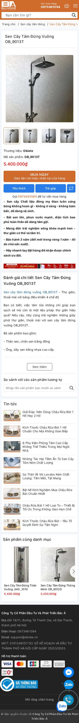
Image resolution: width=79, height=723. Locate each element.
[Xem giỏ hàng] (66, 5)
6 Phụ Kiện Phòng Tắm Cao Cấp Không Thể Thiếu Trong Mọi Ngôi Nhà (46, 446)
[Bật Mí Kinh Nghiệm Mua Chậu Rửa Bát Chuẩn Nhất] (12, 493)
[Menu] (75, 6)
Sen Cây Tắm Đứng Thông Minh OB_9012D (58, 587)
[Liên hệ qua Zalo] (68, 685)
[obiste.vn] (15, 5)
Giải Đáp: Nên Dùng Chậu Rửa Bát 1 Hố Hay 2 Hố (48, 413)
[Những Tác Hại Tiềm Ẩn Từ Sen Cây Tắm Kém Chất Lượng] (12, 462)
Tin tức (10, 404)
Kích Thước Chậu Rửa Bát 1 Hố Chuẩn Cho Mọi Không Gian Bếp (45, 429)
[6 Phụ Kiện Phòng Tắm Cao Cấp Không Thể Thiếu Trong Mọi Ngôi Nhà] (12, 446)
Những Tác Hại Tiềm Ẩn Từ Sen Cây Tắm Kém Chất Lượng (48, 460)
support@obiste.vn (24, 637)
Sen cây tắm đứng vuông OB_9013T (31, 292)
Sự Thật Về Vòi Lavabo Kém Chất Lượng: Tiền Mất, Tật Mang (46, 476)
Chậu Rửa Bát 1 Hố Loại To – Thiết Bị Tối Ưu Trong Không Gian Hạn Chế (49, 507)
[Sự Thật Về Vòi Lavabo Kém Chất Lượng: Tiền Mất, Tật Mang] (12, 478)
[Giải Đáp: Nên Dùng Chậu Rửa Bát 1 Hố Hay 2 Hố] (12, 415)
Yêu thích (18, 188)
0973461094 (50, 5)
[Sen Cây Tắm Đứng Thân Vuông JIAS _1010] (21, 564)
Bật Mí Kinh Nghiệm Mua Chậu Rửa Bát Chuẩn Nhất (47, 491)
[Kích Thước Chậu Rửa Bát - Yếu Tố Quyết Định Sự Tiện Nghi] (12, 524)
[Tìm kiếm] (73, 15)
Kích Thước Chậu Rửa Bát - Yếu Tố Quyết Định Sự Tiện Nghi (47, 522)
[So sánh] (71, 188)
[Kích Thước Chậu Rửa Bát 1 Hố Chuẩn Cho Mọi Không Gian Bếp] (12, 431)
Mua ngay (39, 176)
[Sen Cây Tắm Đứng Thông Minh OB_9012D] (58, 564)
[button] (73, 571)
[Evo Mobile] (39, 265)
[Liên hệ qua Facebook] (68, 671)
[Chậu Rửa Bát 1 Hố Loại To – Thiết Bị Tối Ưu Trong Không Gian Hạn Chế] (12, 509)
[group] (39, 88)
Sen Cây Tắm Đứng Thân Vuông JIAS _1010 (20, 587)
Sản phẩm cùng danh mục (27, 539)
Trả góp (50, 188)
